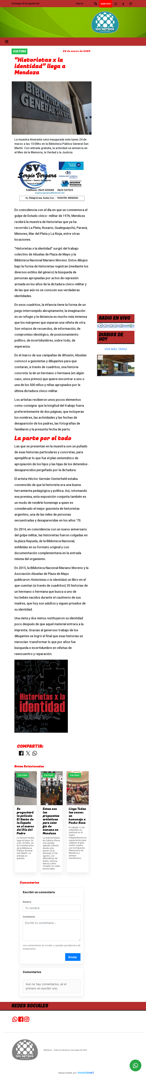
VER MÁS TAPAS (116, 349)
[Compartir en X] (28, 753)
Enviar (72, 957)
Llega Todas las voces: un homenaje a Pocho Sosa (77, 816)
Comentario (29, 916)
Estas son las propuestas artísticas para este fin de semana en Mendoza (51, 821)
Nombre (27, 902)
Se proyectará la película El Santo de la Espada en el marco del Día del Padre (25, 821)
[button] (95, 3)
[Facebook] (123, 3)
